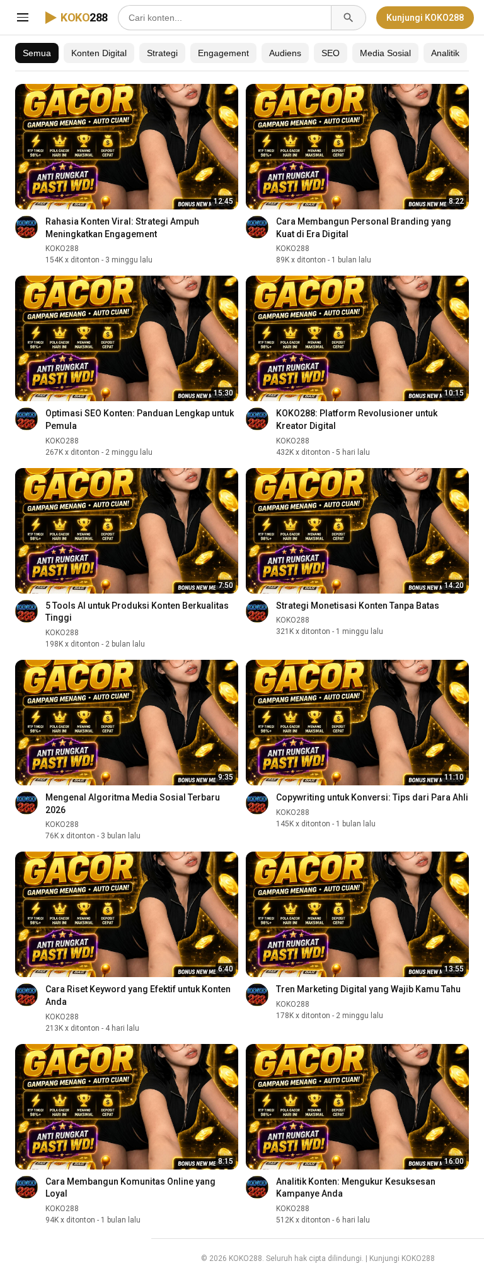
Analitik (445, 53)
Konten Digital (99, 53)
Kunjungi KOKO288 (425, 18)
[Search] (348, 17)
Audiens (285, 53)
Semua (37, 53)
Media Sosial (385, 53)
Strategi (162, 53)
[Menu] (22, 17)
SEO (330, 53)
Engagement (223, 53)
